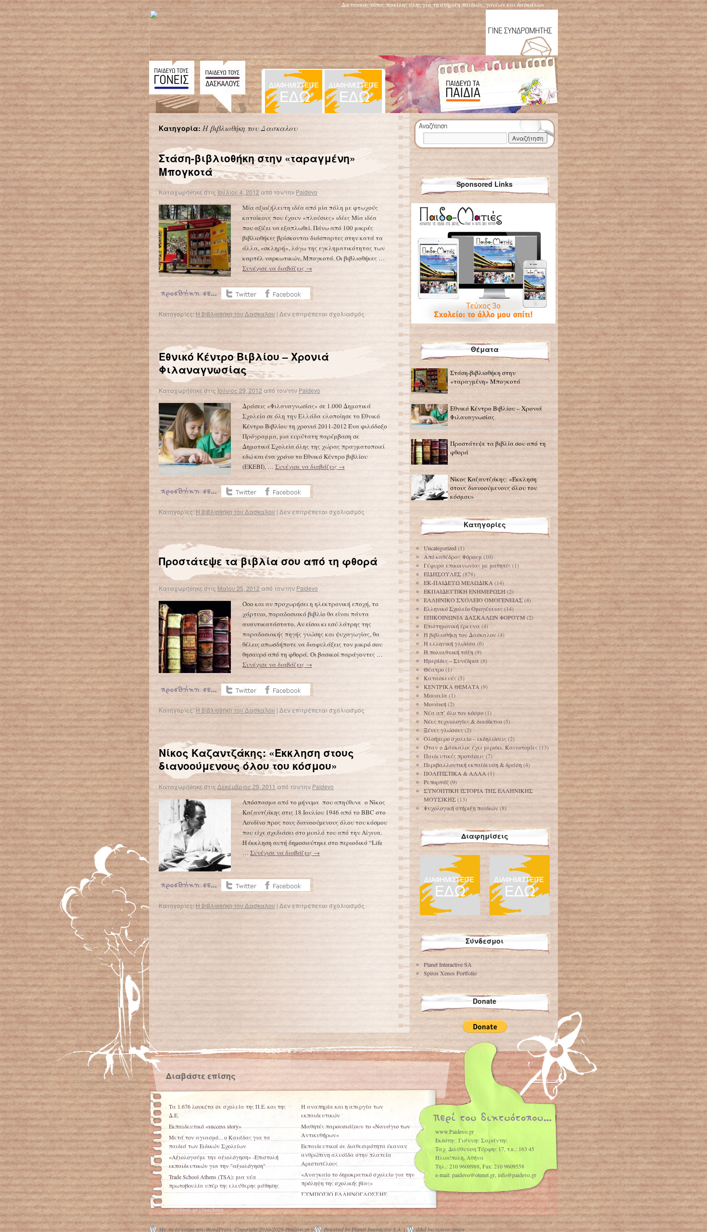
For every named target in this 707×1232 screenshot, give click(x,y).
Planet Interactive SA (448, 964)
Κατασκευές (440, 678)
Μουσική (435, 704)
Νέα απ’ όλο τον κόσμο (453, 712)
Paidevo (306, 192)
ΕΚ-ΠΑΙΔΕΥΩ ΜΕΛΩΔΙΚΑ (458, 582)
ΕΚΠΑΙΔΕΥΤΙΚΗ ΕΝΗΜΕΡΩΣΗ (464, 591)
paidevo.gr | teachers (197, 1209)
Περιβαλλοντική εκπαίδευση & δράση (473, 764)
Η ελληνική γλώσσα (450, 643)
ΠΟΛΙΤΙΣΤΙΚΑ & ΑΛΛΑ (455, 773)
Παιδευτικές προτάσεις (454, 756)
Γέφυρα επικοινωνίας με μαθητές (467, 565)
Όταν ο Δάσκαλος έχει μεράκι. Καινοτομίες (481, 747)
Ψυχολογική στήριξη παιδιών (461, 808)
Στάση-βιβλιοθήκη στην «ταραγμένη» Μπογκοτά (257, 164)
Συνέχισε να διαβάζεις (277, 268)
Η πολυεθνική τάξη (448, 652)
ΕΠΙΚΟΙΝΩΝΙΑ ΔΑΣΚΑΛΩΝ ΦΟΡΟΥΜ (474, 617)
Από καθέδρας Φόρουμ (453, 556)
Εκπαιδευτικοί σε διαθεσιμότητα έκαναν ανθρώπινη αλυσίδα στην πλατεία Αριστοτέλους (354, 1154)
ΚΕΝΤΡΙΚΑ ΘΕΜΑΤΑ (452, 686)
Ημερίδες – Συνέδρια (451, 660)
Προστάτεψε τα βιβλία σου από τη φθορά (268, 561)
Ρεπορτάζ (436, 782)
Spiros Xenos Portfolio (450, 973)
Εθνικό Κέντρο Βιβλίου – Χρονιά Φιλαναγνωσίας (244, 362)
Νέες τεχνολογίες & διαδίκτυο (463, 721)
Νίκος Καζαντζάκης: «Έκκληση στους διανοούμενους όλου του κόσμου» (256, 759)
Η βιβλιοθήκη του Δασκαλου (235, 314)
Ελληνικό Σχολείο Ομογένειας (463, 608)
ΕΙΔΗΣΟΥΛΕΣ (442, 574)
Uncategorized (440, 548)
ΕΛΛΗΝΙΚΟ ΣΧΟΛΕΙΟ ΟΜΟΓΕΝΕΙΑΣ (473, 600)
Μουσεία (435, 695)
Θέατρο (434, 669)
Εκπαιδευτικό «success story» (205, 1126)
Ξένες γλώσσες (443, 730)
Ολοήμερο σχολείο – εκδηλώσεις (465, 738)
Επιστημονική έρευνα (452, 626)
